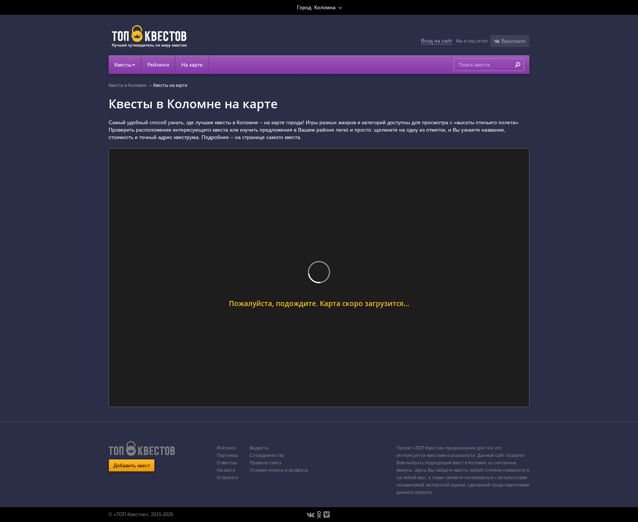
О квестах (227, 462)
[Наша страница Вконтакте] (311, 515)
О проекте (227, 477)
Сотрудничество (267, 455)
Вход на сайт (436, 41)
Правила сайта (265, 462)
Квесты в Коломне (128, 85)
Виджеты (259, 448)
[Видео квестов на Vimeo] (326, 515)
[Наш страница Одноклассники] (319, 515)
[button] (509, 41)
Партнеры (228, 455)
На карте (192, 65)
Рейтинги (158, 65)
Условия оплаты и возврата (279, 470)
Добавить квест (131, 465)
